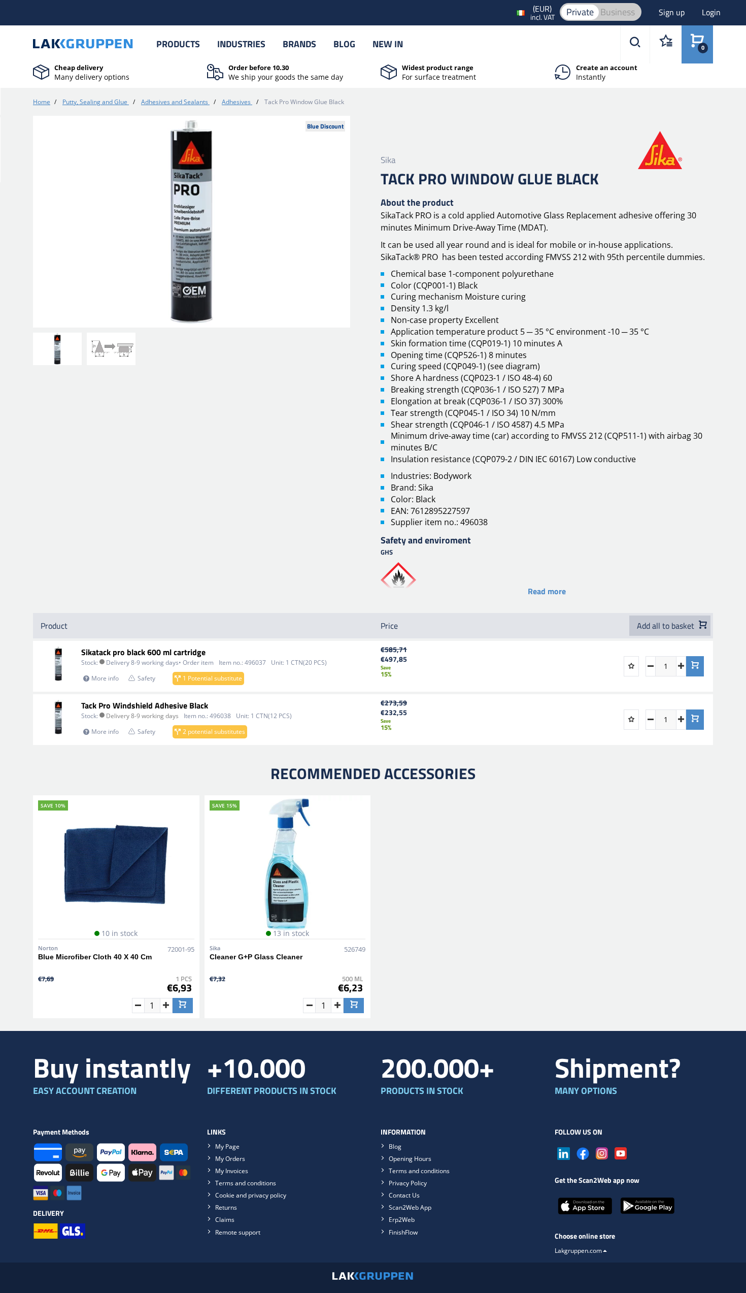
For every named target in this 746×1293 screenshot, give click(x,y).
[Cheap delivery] (41, 71)
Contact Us (404, 1195)
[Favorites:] (666, 44)
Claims (224, 1219)
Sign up (673, 12)
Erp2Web (402, 1219)
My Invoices (231, 1171)
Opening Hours (410, 1158)
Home (41, 102)
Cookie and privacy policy (250, 1195)
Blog (344, 44)
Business (617, 12)
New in (387, 44)
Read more (547, 591)
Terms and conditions (245, 1183)
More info (105, 678)
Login (711, 12)
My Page (227, 1146)
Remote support (237, 1232)
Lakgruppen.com (578, 1250)
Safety (146, 678)
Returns (226, 1207)
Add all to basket (666, 626)
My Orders (230, 1158)
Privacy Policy (408, 1183)
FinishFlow (403, 1232)
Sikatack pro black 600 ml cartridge (143, 652)
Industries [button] (241, 44)
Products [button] (178, 44)
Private (580, 12)
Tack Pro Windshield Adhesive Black (144, 705)
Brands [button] (299, 44)
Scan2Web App (410, 1207)
